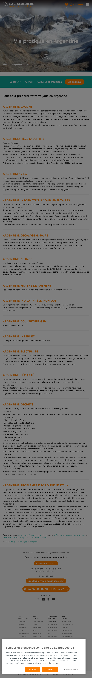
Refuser (49, 669)
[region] (44, 656)
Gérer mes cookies (71, 669)
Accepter (32, 669)
